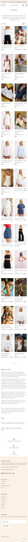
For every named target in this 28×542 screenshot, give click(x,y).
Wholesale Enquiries (5, 485)
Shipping (3, 504)
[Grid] (23, 24)
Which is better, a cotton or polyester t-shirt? (11, 429)
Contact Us (3, 502)
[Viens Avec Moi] (14, 5)
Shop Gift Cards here (21, 1)
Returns (2, 506)
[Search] (5, 5)
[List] (26, 24)
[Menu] (1, 5)
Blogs (2, 487)
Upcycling (3, 500)
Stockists (3, 483)
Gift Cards (3, 481)
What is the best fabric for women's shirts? (12, 423)
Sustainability (4, 498)
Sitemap (3, 508)
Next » (16, 363)
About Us (3, 496)
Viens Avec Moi (6, 536)
